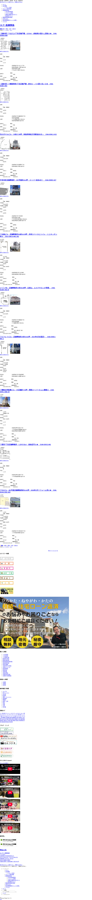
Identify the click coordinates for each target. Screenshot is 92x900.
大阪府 (4, 683)
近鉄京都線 (5, 664)
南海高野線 (5, 668)
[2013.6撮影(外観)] (15, 251)
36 (10, 30)
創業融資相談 (8, 876)
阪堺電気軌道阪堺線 (7, 661)
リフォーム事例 (12, 878)
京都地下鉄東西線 (7, 675)
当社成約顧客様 (12, 877)
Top (1, 899)
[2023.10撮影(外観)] (15, 506)
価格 (1, 28)
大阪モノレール (6, 667)
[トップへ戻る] (0, 897)
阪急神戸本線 (6, 658)
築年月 (14, 28)
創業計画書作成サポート (14, 880)
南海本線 (5, 670)
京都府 (4, 682)
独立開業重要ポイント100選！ (12, 885)
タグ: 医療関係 (7, 25)
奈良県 (4, 685)
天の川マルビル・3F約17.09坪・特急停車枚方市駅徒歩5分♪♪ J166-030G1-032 (28, 134)
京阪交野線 (5, 672)
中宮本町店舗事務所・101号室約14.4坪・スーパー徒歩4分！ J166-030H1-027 (28, 180)
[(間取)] (5, 50)
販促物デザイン (12, 881)
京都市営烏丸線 (6, 674)
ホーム (7, 870)
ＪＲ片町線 (5, 654)
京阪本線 (5, 671)
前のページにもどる (53, 550)
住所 (10, 28)
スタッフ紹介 (11, 873)
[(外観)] (15, 50)
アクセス (7, 887)
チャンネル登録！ (4, 763)
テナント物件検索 (9, 874)
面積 (3, 28)
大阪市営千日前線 (7, 665)
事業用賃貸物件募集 (10, 883)
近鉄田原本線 (6, 663)
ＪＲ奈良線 (5, 655)
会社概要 (7, 871)
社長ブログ (8, 884)
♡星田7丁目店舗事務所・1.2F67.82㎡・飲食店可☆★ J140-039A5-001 (25, 444)
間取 (7, 28)
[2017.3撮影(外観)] (5, 406)
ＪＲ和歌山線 (6, 657)
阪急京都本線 (6, 660)
